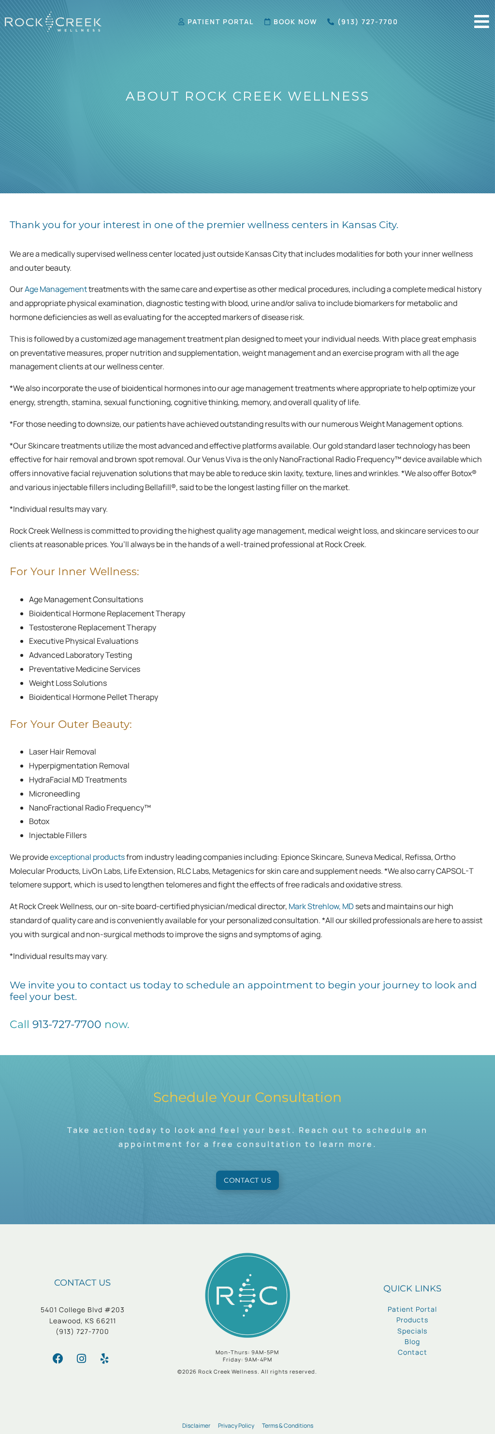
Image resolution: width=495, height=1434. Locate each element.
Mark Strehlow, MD (321, 906)
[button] (481, 21)
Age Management (56, 289)
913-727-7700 (67, 1024)
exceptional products (87, 857)
